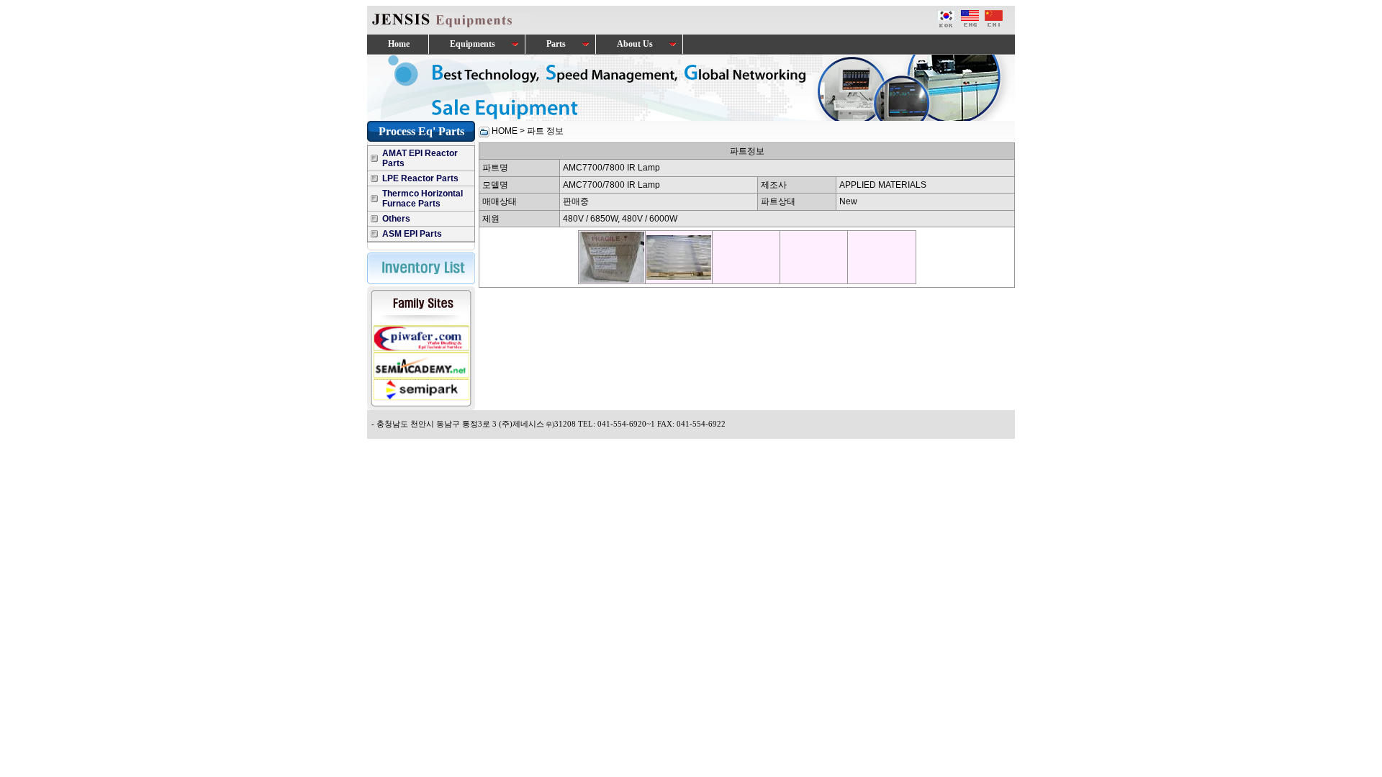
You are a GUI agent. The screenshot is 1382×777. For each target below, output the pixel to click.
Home (398, 44)
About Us (634, 44)
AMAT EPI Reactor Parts (420, 158)
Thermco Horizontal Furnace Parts (422, 198)
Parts (555, 44)
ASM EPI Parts (412, 234)
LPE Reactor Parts (420, 178)
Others (396, 219)
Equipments (471, 44)
